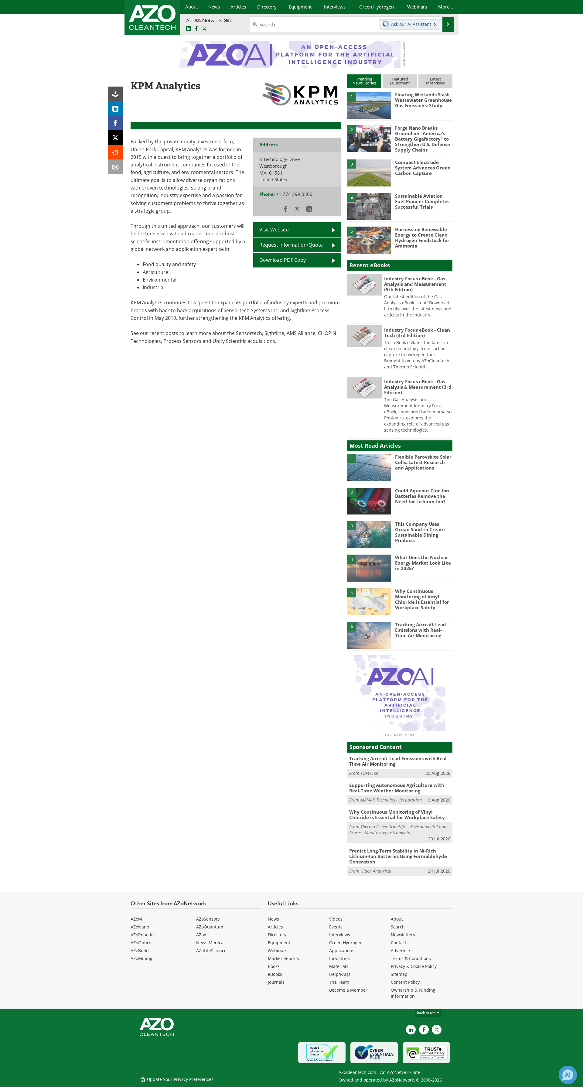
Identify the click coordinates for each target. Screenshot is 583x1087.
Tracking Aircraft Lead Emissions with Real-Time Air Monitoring (420, 629)
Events (336, 927)
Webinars (277, 950)
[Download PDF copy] (115, 94)
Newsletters (403, 935)
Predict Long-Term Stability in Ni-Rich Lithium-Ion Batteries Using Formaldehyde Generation (398, 856)
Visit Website (274, 229)
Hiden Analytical (375, 871)
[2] (369, 138)
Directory (277, 935)
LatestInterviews (435, 81)
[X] (115, 137)
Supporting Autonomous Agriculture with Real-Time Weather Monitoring (396, 788)
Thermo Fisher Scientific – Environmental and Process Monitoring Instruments (397, 830)
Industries (339, 958)
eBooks (275, 974)
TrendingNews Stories (364, 81)
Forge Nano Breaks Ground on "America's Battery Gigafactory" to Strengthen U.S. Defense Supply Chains (422, 139)
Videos (336, 919)
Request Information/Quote (291, 244)
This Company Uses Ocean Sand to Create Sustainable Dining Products (420, 532)
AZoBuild (140, 950)
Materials (338, 966)
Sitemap (399, 974)
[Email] (115, 166)
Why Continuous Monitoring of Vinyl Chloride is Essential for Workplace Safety (422, 599)
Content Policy (405, 982)
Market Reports (283, 958)
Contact (398, 942)
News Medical (210, 942)
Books (274, 966)
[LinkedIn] (115, 108)
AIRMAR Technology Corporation (391, 800)
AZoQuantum (209, 927)
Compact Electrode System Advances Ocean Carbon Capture (423, 167)
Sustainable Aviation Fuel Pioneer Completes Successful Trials (422, 201)
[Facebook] (115, 123)
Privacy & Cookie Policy (414, 966)
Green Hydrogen (346, 942)
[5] (369, 239)
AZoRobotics (143, 935)
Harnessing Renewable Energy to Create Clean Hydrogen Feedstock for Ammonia (422, 237)
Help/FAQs (339, 974)
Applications (341, 950)
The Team (339, 982)
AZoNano (140, 927)
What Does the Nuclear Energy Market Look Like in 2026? (423, 562)
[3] (369, 172)
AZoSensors (208, 919)
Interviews (339, 935)
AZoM (136, 919)
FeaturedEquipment (400, 81)
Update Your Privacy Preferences (179, 1079)
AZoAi (202, 935)
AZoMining (141, 958)
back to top (426, 1012)
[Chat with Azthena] (568, 1075)
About (397, 919)
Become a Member (348, 990)
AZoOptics (141, 942)
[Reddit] (115, 152)
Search (398, 927)
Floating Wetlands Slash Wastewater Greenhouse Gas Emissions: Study (423, 99)
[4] (369, 206)
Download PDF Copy (282, 260)
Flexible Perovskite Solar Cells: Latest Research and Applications (423, 462)
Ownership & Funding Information (413, 993)
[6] (369, 635)
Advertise (400, 950)
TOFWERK (369, 773)
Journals (276, 982)
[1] (369, 105)
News (273, 919)
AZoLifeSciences (212, 950)
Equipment (279, 942)
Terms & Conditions (411, 958)
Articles (275, 927)
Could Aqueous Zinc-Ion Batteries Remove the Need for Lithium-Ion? (422, 495)
